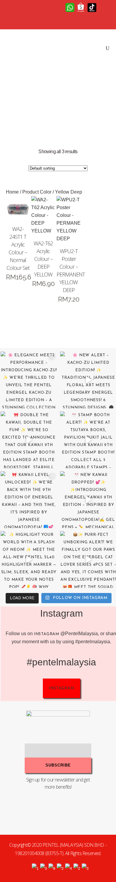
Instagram (46, 634)
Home (12, 191)
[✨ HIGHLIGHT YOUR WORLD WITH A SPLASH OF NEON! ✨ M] (29, 559)
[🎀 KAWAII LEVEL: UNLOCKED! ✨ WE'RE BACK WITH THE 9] (29, 499)
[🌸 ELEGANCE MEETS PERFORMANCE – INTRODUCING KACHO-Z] (29, 380)
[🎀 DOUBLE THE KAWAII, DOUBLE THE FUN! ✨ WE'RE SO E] (29, 439)
